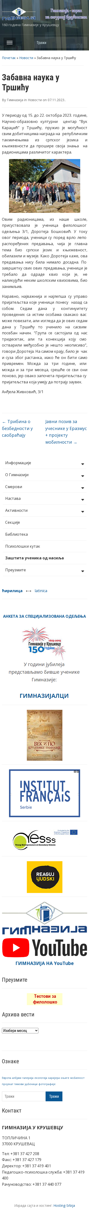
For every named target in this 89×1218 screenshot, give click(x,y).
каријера (54, 1078)
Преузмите (15, 570)
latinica (41, 590)
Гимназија (15, 100)
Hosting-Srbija (64, 1205)
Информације (18, 462)
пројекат (7, 1084)
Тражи (81, 42)
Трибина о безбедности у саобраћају (17, 428)
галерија (27, 1078)
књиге (65, 1078)
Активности (16, 510)
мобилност (77, 1078)
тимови (19, 1084)
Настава (13, 498)
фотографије (47, 1084)
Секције (12, 522)
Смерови (13, 486)
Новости (26, 57)
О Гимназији (16, 474)
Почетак (9, 57)
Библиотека (16, 534)
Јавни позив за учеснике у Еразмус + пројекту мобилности (66, 432)
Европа (6, 1078)
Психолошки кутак (22, 546)
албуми (16, 1078)
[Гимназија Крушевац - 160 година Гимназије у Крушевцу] (44, 13)
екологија (40, 1078)
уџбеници (31, 1084)
